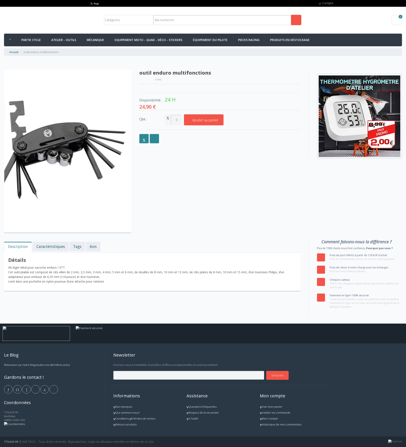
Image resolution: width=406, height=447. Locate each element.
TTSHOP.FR (11, 442)
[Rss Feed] (53, 389)
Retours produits (126, 424)
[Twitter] (17, 389)
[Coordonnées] (14, 424)
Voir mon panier (272, 407)
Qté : (143, 119)
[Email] (44, 389)
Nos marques (123, 407)
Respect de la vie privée (204, 412)
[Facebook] (8, 389)
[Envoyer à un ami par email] (144, 138)
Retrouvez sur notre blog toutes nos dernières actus (37, 365)
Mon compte (270, 418)
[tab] (18, 247)
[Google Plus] (26, 389)
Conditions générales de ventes (135, 418)
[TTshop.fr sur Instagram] (35, 389)
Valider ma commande (276, 412)
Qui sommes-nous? (127, 412)
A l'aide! (193, 418)
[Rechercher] (296, 20)
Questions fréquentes (203, 407)
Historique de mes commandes (281, 424)
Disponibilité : (150, 100)
